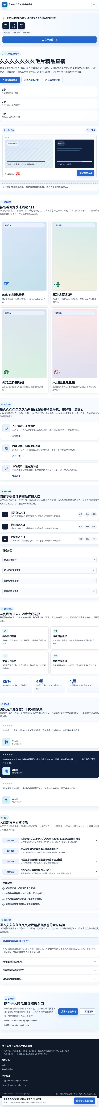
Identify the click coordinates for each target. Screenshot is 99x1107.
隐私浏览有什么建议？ (13, 978)
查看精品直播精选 (84, 1100)
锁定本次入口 (86, 172)
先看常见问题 (54, 79)
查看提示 (16, 476)
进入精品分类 (32, 79)
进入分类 (16, 456)
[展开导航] (94, 4)
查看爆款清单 (11, 79)
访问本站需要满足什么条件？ (16, 941)
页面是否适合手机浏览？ (14, 970)
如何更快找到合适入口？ (14, 961)
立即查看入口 (51, 39)
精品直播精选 (7, 1069)
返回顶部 (89, 1011)
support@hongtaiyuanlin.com (15, 1080)
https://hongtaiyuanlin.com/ (14, 1085)
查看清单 (16, 435)
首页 (4, 1065)
